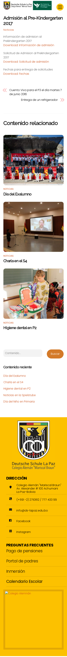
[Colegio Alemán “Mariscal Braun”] (27, 8)
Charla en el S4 (15, 261)
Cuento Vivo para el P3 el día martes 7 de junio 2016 (35, 92)
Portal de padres (22, 561)
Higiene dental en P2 (20, 327)
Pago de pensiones (24, 551)
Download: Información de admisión (28, 45)
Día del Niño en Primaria (19, 401)
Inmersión (15, 571)
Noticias (8, 30)
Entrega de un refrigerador (39, 100)
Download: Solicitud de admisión (26, 62)
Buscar (55, 354)
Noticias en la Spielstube (19, 395)
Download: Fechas (16, 74)
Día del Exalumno (17, 194)
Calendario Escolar (24, 581)
